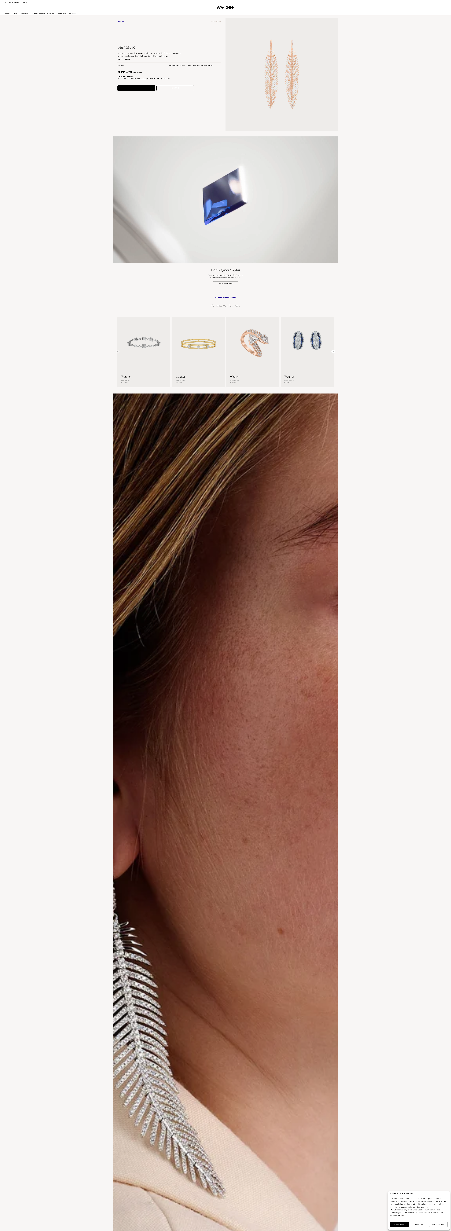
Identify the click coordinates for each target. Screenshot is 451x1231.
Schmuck (24, 13)
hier (402, 1215)
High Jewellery (38, 13)
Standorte (14, 3)
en (6, 3)
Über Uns (62, 13)
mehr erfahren (226, 284)
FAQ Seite (141, 78)
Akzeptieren (399, 1224)
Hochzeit (51, 13)
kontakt (72, 13)
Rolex (7, 13)
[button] (333, 351)
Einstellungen (438, 1224)
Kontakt (175, 88)
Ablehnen (419, 1224)
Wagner (126, 376)
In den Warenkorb (136, 88)
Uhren (15, 13)
